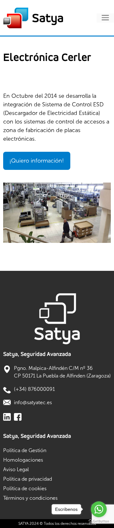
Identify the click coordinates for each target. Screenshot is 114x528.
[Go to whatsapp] (99, 509)
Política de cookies (25, 488)
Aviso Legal (16, 469)
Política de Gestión (24, 450)
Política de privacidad (27, 479)
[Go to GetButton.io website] (99, 521)
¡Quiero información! (37, 160)
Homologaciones (23, 460)
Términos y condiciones (30, 498)
